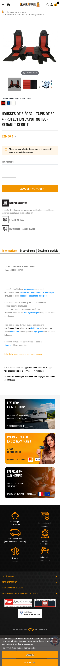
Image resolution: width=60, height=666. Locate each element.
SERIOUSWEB (42, 629)
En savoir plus (27, 250)
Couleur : (16, 98)
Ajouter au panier (30, 189)
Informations (9, 250)
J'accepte (30, 654)
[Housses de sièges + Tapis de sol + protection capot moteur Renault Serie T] (14, 85)
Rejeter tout (30, 662)
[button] (51, 4)
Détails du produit (48, 250)
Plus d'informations (9, 648)
